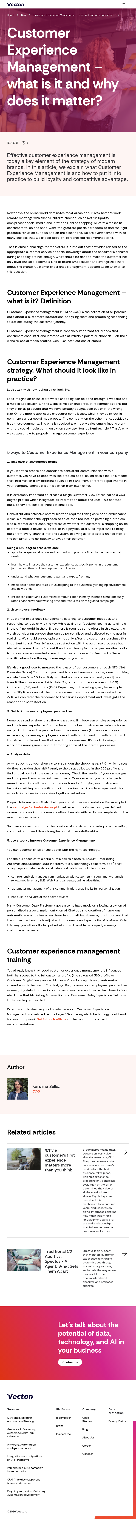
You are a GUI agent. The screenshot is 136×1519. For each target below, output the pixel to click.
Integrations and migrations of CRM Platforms (24, 1458)
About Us (88, 1437)
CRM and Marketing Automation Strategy (21, 1419)
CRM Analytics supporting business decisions (24, 1481)
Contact (87, 1454)
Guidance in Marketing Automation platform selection (21, 1433)
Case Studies (87, 1419)
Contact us (70, 1362)
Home (10, 15)
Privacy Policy (117, 1421)
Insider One (63, 1434)
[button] (124, 4)
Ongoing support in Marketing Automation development (26, 1493)
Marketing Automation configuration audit (21, 1446)
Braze (59, 1426)
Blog (23, 15)
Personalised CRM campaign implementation (25, 1469)
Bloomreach (64, 1418)
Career (86, 1445)
